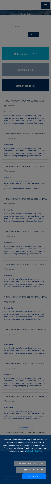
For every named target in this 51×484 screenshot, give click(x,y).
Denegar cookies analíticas (31, 463)
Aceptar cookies (35, 476)
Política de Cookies (33, 451)
